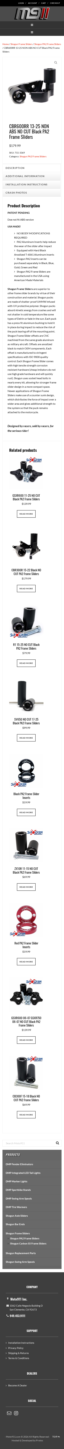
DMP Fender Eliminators (19, 1164)
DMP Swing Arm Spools (19, 1198)
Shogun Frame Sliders (21, 44)
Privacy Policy (15, 1347)
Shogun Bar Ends (15, 1224)
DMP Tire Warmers (16, 1207)
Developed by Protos (32, 1440)
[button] (32, 24)
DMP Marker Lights (16, 1181)
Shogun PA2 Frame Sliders (47, 44)
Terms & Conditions (18, 1358)
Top (55, 1436)
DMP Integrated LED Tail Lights (23, 1172)
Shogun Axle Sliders (17, 1215)
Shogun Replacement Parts (21, 1253)
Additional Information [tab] (25, 176)
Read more (26, 514)
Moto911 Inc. (18, 1299)
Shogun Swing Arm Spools (20, 1261)
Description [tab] (15, 167)
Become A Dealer (17, 1385)
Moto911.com (32, 13)
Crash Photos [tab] (16, 192)
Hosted (15, 1440)
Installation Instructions (21, 1342)
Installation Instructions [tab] (27, 184)
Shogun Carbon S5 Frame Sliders (28, 1243)
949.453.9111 (17, 1316)
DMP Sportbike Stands (18, 1189)
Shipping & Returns (18, 1353)
